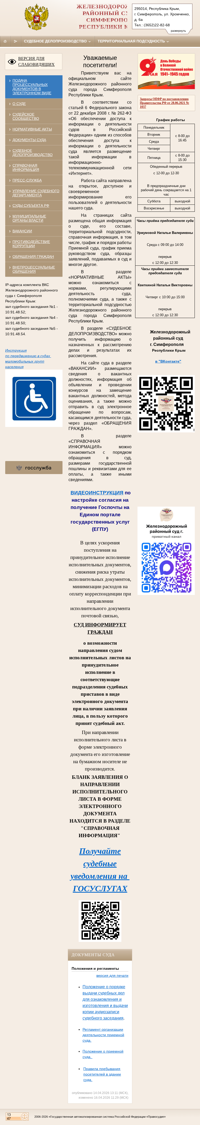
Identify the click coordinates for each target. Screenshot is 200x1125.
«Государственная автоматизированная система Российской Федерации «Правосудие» (107, 1116)
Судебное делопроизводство (56, 41)
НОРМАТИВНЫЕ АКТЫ (32, 129)
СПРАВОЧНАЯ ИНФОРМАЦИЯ (25, 167)
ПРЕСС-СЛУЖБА (27, 180)
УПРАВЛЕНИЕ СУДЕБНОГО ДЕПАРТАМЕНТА (35, 193)
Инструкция (16, 350)
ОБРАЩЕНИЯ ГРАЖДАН (33, 256)
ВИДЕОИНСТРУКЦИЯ (97, 492)
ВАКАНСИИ (22, 231)
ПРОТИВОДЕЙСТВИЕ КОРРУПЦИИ (31, 244)
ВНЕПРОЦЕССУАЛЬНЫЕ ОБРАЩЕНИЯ (33, 269)
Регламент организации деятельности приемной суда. (103, 1034)
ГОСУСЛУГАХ (100, 888)
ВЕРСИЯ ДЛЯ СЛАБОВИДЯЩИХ (36, 61)
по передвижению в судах (28, 356)
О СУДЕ (19, 104)
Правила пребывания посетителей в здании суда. (102, 1074)
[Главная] (5, 41)
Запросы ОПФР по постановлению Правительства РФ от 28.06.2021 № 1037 (164, 103)
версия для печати (112, 975)
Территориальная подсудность (132, 41)
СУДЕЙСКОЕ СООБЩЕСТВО (25, 116)
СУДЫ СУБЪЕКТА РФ (30, 205)
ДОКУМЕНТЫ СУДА (29, 140)
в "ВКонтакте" (168, 361)
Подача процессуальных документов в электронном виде (31, 86)
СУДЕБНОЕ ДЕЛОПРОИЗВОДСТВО (32, 152)
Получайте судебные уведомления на (100, 863)
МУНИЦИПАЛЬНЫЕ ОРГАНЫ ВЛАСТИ (29, 218)
